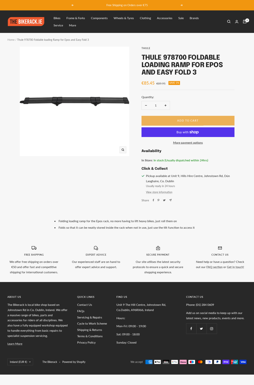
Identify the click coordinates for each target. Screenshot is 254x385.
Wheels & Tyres (124, 18)
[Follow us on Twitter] (201, 328)
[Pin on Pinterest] (158, 200)
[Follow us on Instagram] (212, 328)
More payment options (188, 142)
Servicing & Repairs (89, 317)
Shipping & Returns (89, 329)
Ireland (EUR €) (18, 361)
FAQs (80, 311)
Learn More (14, 343)
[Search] (229, 21)
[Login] (236, 21)
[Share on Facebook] (153, 200)
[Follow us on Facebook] (191, 328)
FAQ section (214, 267)
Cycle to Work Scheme (92, 323)
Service (58, 25)
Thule (146, 48)
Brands (194, 18)
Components (99, 18)
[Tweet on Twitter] (164, 200)
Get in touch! (235, 267)
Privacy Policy (86, 342)
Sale (181, 18)
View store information (159, 192)
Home (11, 39)
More (72, 25)
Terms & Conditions (90, 336)
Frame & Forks (75, 18)
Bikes (57, 18)
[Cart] (245, 21)
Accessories (164, 18)
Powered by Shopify (73, 361)
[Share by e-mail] (170, 200)
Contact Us (84, 304)
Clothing (145, 18)
